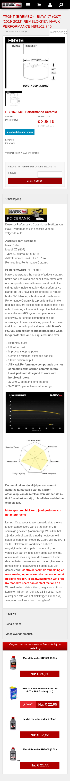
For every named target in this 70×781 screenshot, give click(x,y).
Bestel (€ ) (35, 181)
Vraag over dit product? (19, 634)
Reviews (10, 614)
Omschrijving (13, 199)
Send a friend (13, 624)
